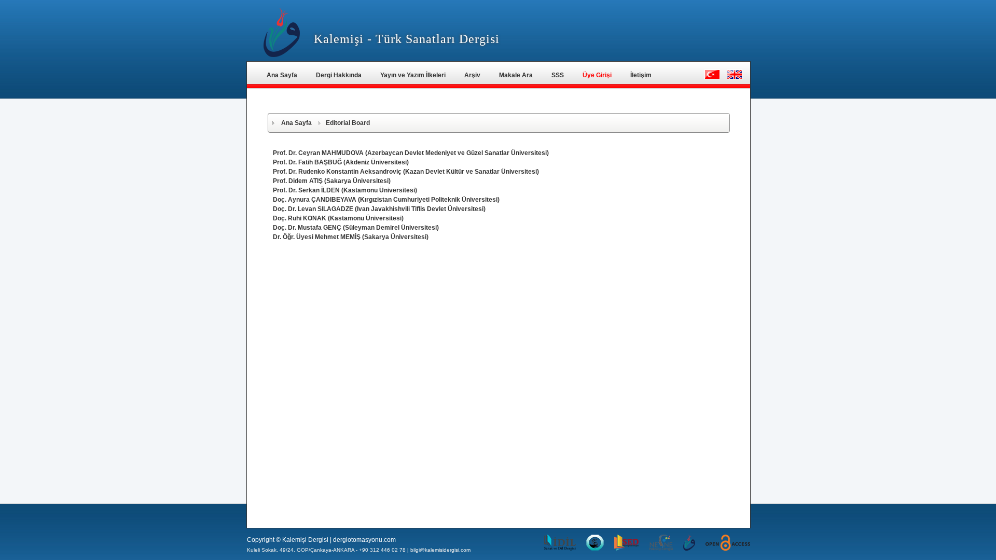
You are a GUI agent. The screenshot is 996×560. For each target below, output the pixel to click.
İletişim (641, 75)
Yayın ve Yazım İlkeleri (413, 75)
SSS (557, 75)
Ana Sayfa (282, 75)
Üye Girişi (597, 75)
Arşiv (472, 75)
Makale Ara (516, 75)
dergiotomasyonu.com (364, 539)
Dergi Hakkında (339, 75)
